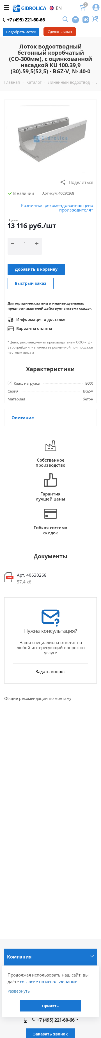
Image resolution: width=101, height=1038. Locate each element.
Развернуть (19, 991)
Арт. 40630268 (32, 575)
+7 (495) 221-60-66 (25, 19)
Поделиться (81, 182)
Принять (50, 1005)
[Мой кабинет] (96, 8)
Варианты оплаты (33, 328)
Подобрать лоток (21, 31)
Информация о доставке (40, 319)
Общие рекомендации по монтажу (37, 698)
